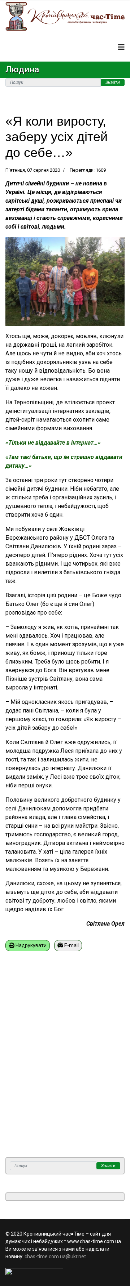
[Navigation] (121, 47)
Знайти (112, 82)
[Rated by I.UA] (65, 1271)
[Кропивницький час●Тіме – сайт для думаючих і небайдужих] (65, 16)
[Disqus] (65, 1065)
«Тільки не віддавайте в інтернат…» (53, 442)
